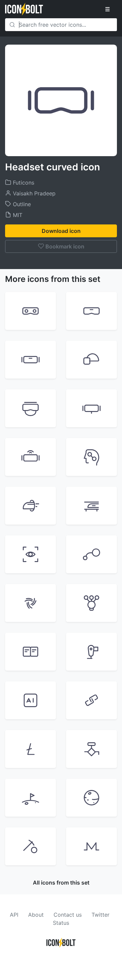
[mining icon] (30, 846)
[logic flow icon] (91, 749)
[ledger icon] (30, 652)
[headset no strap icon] (91, 311)
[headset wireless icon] (30, 457)
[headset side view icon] (91, 360)
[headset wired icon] (91, 408)
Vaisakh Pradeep (33, 193)
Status (61, 922)
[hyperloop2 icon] (91, 506)
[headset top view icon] (30, 408)
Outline (21, 204)
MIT (16, 215)
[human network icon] (91, 457)
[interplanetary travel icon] (91, 554)
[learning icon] (91, 603)
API (14, 914)
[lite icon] (30, 749)
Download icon (61, 230)
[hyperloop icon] (30, 506)
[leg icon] (91, 652)
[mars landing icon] (30, 798)
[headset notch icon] (30, 360)
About (36, 914)
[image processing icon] (30, 554)
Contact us (68, 914)
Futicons (22, 182)
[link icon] (91, 700)
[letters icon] (30, 700)
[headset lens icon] (30, 311)
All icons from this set (61, 882)
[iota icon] (30, 603)
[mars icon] (91, 798)
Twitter (100, 914)
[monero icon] (91, 846)
